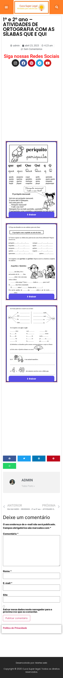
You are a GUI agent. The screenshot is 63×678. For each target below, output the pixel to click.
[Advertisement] (31, 101)
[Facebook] (23, 63)
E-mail (7, 583)
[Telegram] (39, 63)
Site (5, 595)
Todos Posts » (28, 486)
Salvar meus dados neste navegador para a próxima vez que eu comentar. (27, 610)
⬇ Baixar (31, 214)
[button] (6, 7)
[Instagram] (15, 63)
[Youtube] (47, 63)
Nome (7, 571)
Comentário (11, 534)
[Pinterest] (31, 63)
